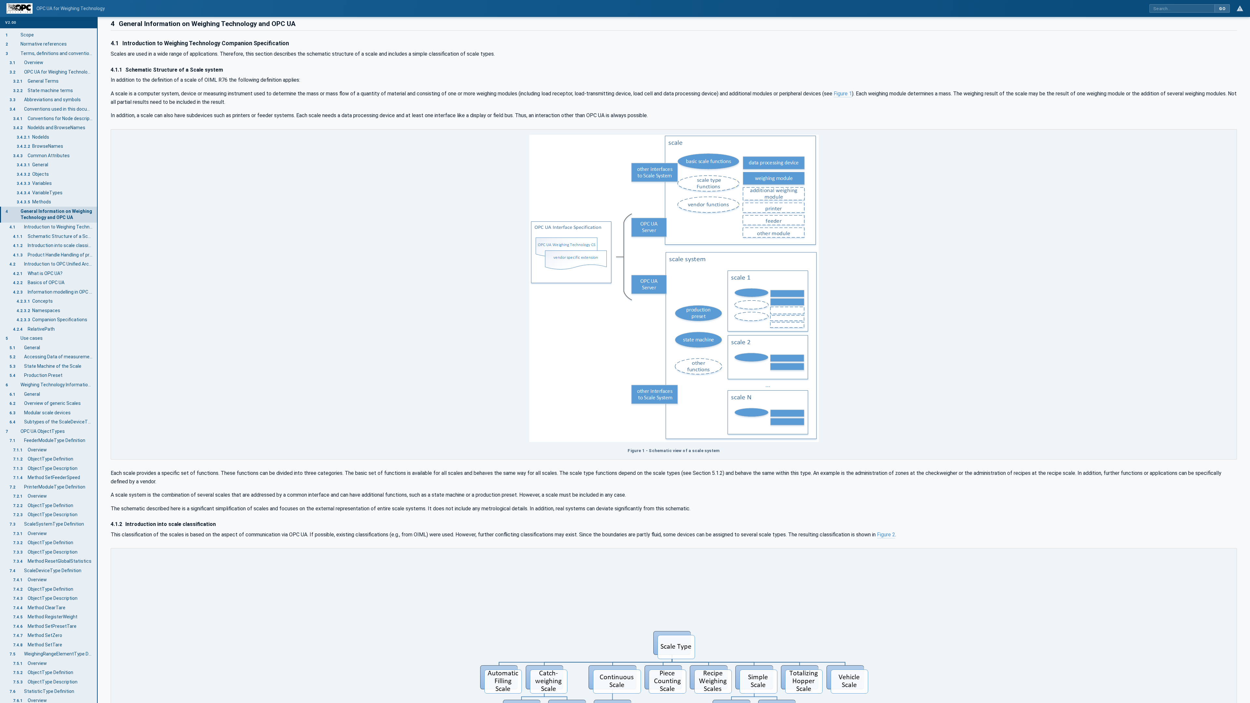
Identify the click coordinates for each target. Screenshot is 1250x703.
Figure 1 (843, 93)
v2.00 (10, 23)
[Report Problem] (1239, 8)
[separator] (98, 360)
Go (1222, 8)
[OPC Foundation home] (20, 8)
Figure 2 (886, 534)
